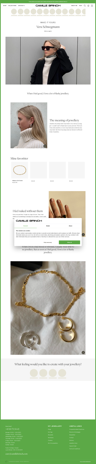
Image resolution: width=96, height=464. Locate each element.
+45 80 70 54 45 (12, 429)
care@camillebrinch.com (16, 453)
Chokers (50, 440)
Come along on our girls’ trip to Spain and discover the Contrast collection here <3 (48, 1)
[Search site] (85, 6)
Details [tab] (48, 225)
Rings (49, 429)
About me (74, 5)
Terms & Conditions (74, 448)
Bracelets (50, 434)
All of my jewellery (53, 443)
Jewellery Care (73, 443)
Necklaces (50, 437)
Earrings (50, 432)
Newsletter (72, 434)
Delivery (71, 440)
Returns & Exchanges (74, 432)
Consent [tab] (25, 225)
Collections (12, 5)
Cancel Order (72, 446)
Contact (71, 437)
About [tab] (70, 225)
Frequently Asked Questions (76, 429)
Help (80, 5)
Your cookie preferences (85, 461)
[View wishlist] (88, 6)
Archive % (21, 5)
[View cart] (92, 6)
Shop (4, 5)
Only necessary (48, 242)
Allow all (69, 242)
